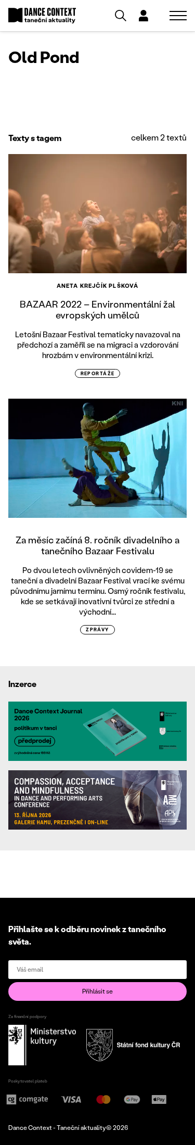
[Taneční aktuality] (42, 16)
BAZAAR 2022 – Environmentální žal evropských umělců (97, 310)
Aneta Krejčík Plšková (97, 285)
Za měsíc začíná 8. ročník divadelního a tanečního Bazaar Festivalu (97, 545)
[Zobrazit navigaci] (178, 15)
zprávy (97, 629)
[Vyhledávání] (120, 15)
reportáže (98, 373)
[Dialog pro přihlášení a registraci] (143, 15)
